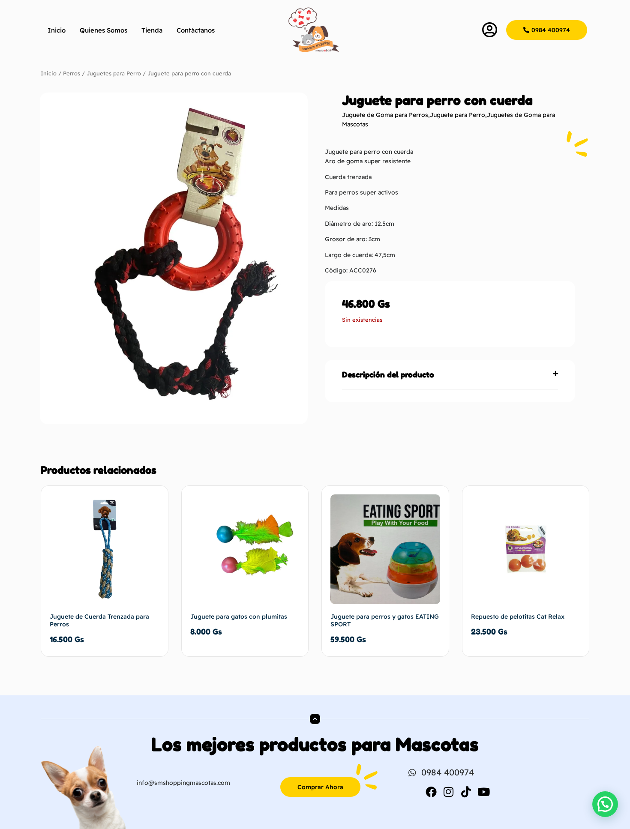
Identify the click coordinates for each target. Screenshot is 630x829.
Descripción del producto (388, 374)
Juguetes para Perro (114, 73)
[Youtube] (483, 791)
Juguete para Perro (457, 115)
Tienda (151, 30)
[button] (450, 374)
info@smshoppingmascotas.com (183, 783)
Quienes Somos (103, 30)
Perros (71, 73)
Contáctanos (196, 30)
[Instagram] (448, 791)
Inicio (57, 30)
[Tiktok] (466, 791)
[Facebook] (431, 791)
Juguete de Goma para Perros (385, 115)
